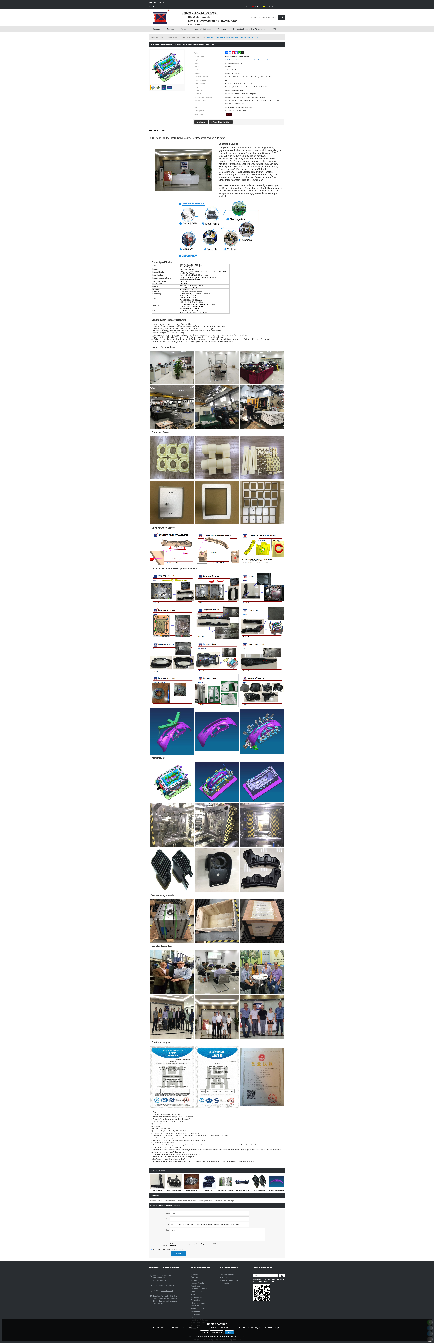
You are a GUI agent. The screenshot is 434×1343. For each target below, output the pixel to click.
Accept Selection (216, 1332)
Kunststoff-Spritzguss (202, 29)
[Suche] (281, 17)
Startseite (154, 37)
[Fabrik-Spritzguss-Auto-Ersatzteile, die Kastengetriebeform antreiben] (259, 1181)
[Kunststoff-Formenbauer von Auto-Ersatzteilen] (208, 1181)
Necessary (203, 1336)
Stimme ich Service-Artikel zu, (168, 1249)
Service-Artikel (179, 1249)
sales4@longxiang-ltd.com (167, 1285)
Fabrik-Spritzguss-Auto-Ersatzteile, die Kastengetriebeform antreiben (259, 1191)
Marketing (233, 1336)
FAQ (274, 29)
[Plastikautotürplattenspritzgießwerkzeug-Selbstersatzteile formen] (174, 1181)
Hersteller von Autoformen (186, 1201)
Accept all (229, 1332)
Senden (178, 1253)
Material (194, 1317)
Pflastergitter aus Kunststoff (198, 1304)
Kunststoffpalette (197, 1309)
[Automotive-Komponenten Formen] (229, 114)
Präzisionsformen (171, 37)
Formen (184, 29)
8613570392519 (167, 1291)
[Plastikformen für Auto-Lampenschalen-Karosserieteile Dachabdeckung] (191, 1181)
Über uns (170, 29)
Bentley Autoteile (156, 1201)
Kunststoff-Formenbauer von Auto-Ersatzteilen (208, 1191)
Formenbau (195, 1300)
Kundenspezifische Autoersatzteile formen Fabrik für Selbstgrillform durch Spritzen (242, 1191)
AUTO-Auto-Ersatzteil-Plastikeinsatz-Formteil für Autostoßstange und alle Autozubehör (225, 1191)
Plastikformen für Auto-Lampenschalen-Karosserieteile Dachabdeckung (191, 1191)
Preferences (223, 1336)
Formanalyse (196, 1297)
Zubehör (174, 1245)
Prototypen (222, 29)
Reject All (204, 1332)
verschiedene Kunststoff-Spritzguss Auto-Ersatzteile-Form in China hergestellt (158, 1191)
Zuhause (156, 29)
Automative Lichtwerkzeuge (224, 1201)
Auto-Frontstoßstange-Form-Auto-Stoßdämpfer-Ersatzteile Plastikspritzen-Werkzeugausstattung (276, 1191)
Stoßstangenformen (205, 1201)
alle (161, 37)
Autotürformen (169, 1201)
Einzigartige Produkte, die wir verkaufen (249, 29)
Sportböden (195, 1311)
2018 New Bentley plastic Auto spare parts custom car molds (247, 60)
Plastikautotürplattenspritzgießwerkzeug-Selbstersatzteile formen (174, 1191)
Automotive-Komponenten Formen (192, 37)
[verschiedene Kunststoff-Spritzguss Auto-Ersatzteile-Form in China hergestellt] (157, 1181)
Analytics (213, 1336)
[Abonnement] (282, 1275)
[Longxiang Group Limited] (161, 17)
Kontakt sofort (201, 122)
